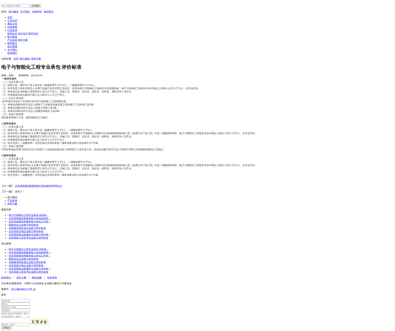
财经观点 (49, 11)
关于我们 (25, 11)
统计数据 (12, 46)
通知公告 (12, 24)
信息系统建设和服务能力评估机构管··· (30, 218)
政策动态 (12, 33)
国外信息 (33, 33)
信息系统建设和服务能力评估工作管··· (30, 221)
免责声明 (52, 277)
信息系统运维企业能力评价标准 (26, 231)
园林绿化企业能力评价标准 (23, 225)
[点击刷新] (39, 321)
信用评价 (37, 11)
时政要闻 (12, 27)
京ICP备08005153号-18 (23, 289)
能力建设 (14, 11)
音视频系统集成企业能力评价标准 (27, 228)
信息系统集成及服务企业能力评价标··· (30, 234)
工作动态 (12, 20)
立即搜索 (36, 6)
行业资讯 (12, 30)
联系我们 (12, 53)
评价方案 (23, 40)
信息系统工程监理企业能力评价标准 (28, 238)
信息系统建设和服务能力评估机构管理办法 (38, 186)
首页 (9, 17)
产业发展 (12, 40)
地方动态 (23, 33)
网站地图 (37, 277)
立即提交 (6, 328)
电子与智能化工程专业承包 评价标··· (29, 215)
